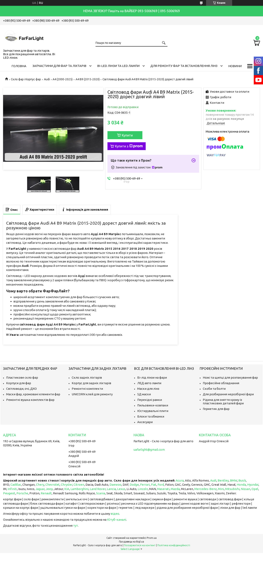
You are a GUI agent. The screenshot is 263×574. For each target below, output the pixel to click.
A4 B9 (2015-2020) (88, 79)
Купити (127, 135)
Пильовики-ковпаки (152, 405)
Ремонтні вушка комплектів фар (30, 399)
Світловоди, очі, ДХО (21, 388)
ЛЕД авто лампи (149, 383)
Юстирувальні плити (152, 411)
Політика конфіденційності (173, 545)
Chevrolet (52, 484)
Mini (221, 489)
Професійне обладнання (221, 383)
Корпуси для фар (18, 383)
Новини (235, 66)
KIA (66, 489)
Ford (161, 484)
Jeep (49, 489)
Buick (242, 480)
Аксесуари (145, 422)
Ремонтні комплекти (87, 388)
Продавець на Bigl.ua (131, 541)
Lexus (121, 489)
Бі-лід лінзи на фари (152, 377)
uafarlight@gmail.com (149, 449)
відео (115, 513)
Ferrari (145, 484)
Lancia (111, 489)
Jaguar (40, 489)
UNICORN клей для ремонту (92, 394)
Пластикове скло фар (22, 377)
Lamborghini (79, 489)
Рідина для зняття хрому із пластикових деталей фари (223, 401)
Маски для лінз (148, 388)
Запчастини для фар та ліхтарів (59, 66)
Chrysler (66, 484)
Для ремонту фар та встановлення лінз (183, 66)
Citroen (79, 484)
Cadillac (15, 484)
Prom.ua (152, 538)
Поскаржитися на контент (140, 545)
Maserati (163, 489)
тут (75, 525)
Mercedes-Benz (205, 489)
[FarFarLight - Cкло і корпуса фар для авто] (23, 36)
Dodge (134, 484)
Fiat (153, 484)
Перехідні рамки (149, 399)
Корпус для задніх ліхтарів (91, 383)
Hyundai (252, 484)
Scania (100, 493)
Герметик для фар (216, 409)
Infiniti (12, 489)
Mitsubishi (232, 489)
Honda (241, 484)
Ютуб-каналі (116, 519)
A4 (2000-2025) (63, 79)
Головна (19, 66)
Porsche (22, 493)
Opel (254, 489)
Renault (46, 493)
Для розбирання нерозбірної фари (228, 394)
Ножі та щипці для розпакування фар (230, 377)
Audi (47, 79)
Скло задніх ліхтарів (87, 377)
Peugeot (9, 493)
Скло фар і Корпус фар (26, 79)
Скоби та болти (214, 388)
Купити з (121, 146)
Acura (180, 480)
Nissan (245, 489)
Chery (40, 484)
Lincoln (143, 489)
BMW (233, 480)
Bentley (223, 480)
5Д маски (144, 394)
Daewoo (115, 484)
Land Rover (98, 489)
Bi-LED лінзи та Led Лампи (118, 66)
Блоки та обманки (150, 416)
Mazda (175, 489)
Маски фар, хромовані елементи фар (33, 394)
